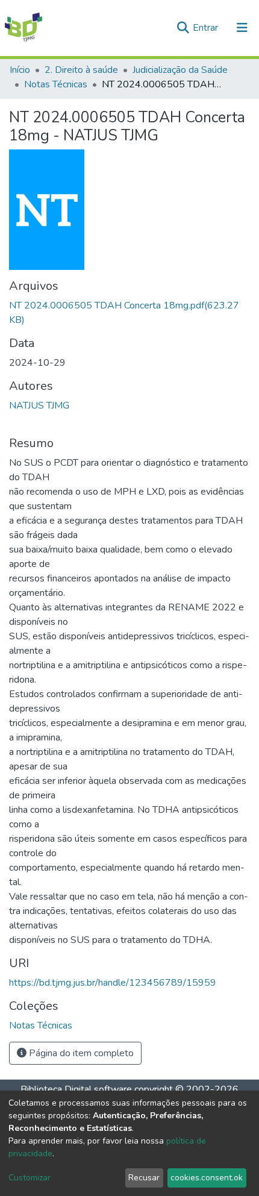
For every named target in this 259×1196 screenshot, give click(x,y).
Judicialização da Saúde (180, 70)
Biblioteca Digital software (76, 1089)
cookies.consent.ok (206, 1177)
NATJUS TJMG (39, 405)
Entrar (206, 27)
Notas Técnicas (55, 84)
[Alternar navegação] (242, 28)
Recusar (144, 1177)
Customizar (29, 1177)
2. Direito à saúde (81, 70)
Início (20, 70)
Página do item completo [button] (80, 1053)
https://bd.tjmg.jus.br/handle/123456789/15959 (112, 982)
